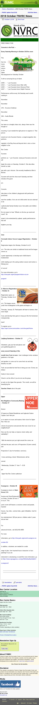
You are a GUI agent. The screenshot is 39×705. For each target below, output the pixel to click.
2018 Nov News (33, 12)
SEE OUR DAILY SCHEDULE (7, 631)
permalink (19, 582)
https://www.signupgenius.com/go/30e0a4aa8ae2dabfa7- (20, 559)
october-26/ (4, 542)
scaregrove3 (5, 563)
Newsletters (10, 9)
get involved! (30, 661)
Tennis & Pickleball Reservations (8, 635)
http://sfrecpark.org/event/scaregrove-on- (24, 538)
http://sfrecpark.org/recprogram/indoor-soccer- (15, 274)
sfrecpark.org (3, 695)
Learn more (22, 661)
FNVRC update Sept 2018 (8, 12)
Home (4, 9)
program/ (3, 278)
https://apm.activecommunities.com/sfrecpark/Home (17, 328)
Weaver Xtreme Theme (29, 703)
